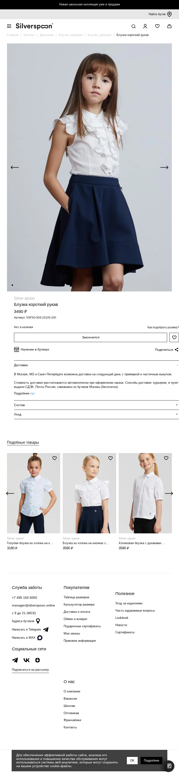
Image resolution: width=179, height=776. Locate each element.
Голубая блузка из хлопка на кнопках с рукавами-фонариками (30, 543)
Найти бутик (157, 14)
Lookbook (121, 618)
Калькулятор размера (79, 604)
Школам (69, 706)
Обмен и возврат (75, 619)
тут (32, 393)
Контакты (70, 727)
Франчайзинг (73, 720)
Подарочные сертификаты (82, 626)
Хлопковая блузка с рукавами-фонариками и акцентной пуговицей (142, 543)
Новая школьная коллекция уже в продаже (89, 4)
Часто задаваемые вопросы (135, 610)
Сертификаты (124, 632)
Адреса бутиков (23, 621)
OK (132, 760)
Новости (121, 625)
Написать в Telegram (26, 629)
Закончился (91, 337)
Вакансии (70, 698)
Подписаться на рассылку (30, 669)
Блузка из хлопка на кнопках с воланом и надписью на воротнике (86, 543)
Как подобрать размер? (163, 327)
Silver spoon (24, 298)
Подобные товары (23, 442)
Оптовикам (71, 713)
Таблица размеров (76, 597)
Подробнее (151, 760)
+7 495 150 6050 (24, 597)
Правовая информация (80, 640)
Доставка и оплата (77, 611)
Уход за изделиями (128, 603)
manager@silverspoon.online (33, 605)
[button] (12, 285)
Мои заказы (72, 633)
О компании (72, 691)
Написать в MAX (23, 637)
